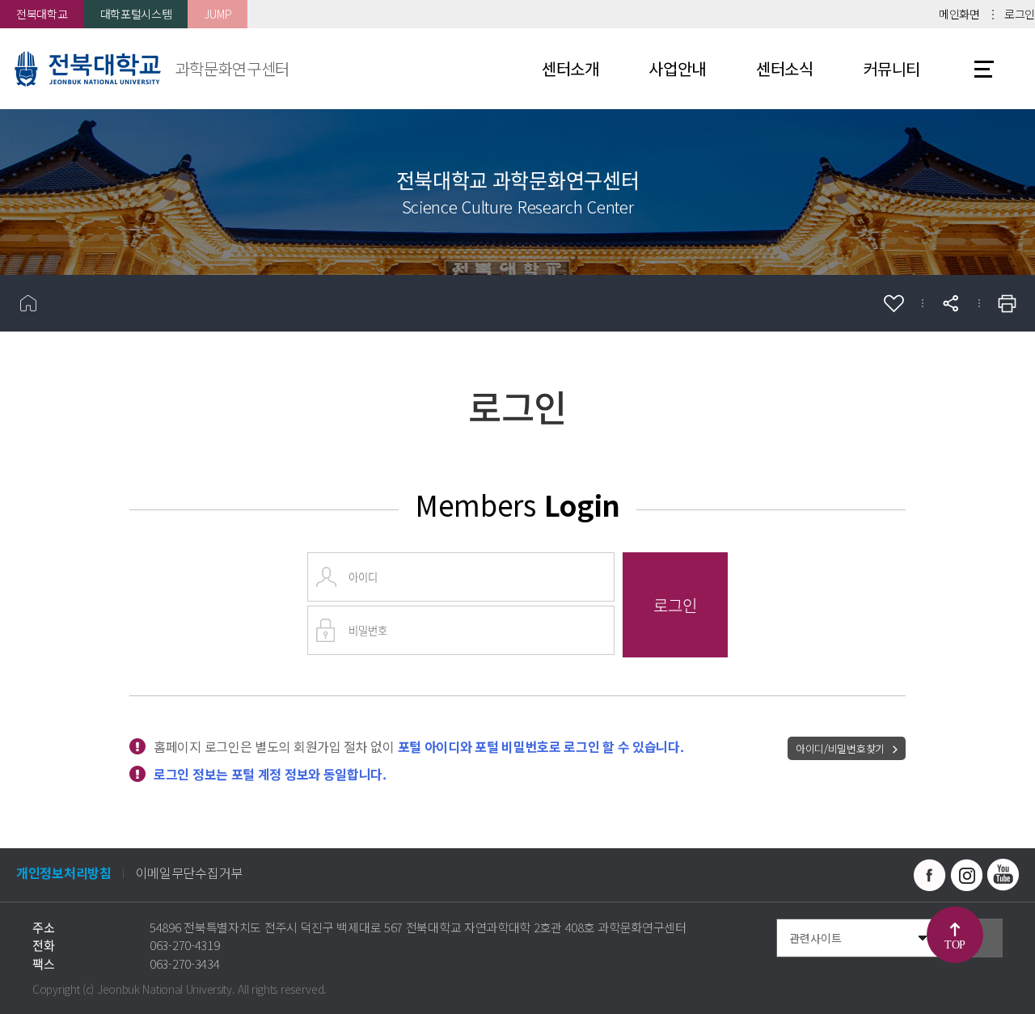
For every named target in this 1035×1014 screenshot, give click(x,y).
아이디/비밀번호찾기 (840, 748)
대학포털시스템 (136, 14)
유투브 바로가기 (1002, 875)
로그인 (1019, 14)
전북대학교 (42, 14)
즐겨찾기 (893, 303)
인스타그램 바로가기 (966, 875)
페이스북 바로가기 (930, 875)
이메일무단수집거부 (189, 872)
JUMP (217, 14)
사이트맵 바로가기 (984, 68)
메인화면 (959, 14)
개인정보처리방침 (64, 872)
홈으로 (28, 303)
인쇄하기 (1006, 303)
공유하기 (950, 303)
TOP (954, 945)
